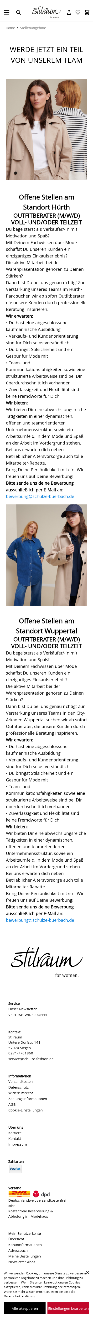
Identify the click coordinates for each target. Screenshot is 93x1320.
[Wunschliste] (78, 12)
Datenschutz (18, 1087)
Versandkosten (20, 1081)
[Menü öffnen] (6, 12)
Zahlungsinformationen (27, 1098)
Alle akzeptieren (25, 1308)
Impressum (17, 1144)
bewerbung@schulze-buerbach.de (40, 496)
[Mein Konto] (69, 12)
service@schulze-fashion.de (30, 1058)
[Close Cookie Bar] (88, 1272)
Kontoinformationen (25, 1244)
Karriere (14, 1132)
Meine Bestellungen (24, 1256)
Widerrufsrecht (20, 1092)
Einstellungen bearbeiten (68, 1308)
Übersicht (16, 1238)
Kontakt (14, 1138)
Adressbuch (18, 1250)
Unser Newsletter (22, 1008)
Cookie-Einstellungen (25, 1110)
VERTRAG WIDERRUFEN (27, 1014)
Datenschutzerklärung (20, 1296)
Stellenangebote (33, 28)
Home (10, 28)
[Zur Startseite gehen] (46, 11)
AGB (12, 1104)
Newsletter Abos (21, 1261)
